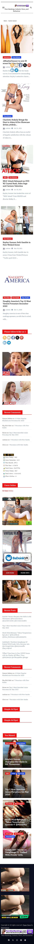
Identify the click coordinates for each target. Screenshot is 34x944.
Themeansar (5, 928)
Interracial (7, 57)
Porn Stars (7, 297)
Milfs (5, 177)
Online (7, 491)
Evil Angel (9, 834)
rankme (8, 67)
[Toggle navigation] (3, 7)
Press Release (16, 57)
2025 (7, 773)
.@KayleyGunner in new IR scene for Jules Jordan (15, 62)
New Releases (8, 239)
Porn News (9, 804)
